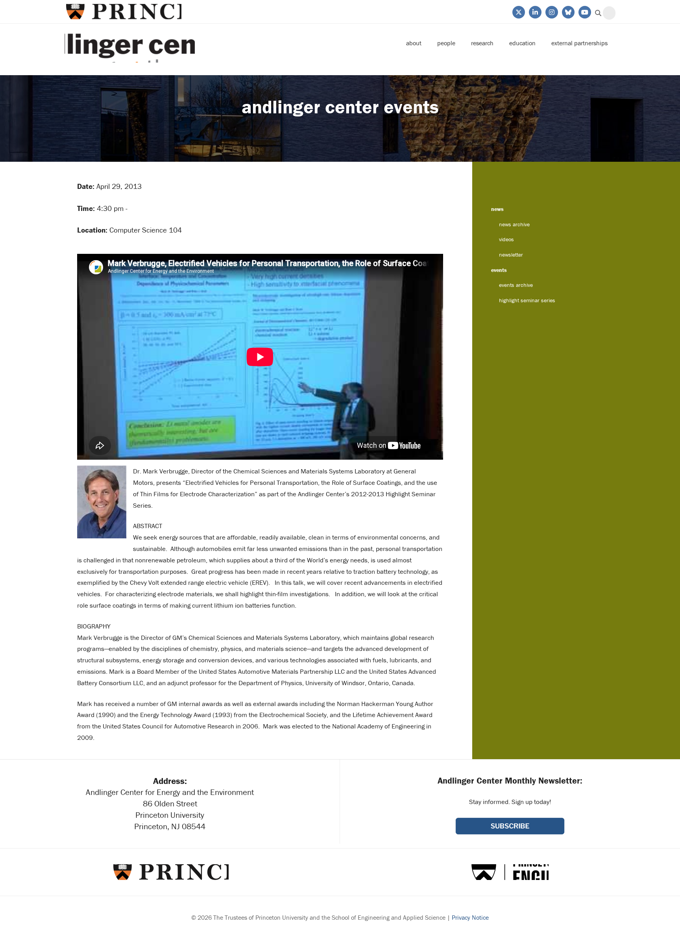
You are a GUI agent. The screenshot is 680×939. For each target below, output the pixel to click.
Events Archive (516, 284)
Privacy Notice (470, 917)
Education (522, 43)
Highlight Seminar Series (527, 300)
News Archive (514, 224)
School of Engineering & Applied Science (510, 872)
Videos (506, 239)
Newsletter (511, 254)
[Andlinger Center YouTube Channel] (584, 11)
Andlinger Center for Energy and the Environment (130, 43)
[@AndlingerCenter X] (518, 11)
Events (499, 270)
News (497, 209)
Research (482, 43)
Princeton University (123, 11)
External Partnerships (579, 43)
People (446, 43)
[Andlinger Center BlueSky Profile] (567, 11)
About (413, 43)
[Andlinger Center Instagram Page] (551, 11)
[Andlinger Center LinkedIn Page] (534, 11)
